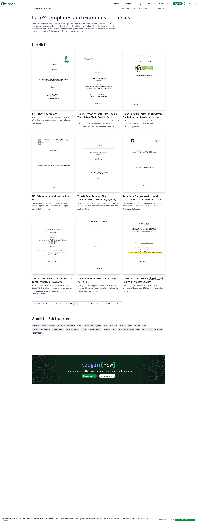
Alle (127, 8)
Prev (45, 303)
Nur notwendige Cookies (165, 520)
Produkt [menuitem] (116, 3)
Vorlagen (135, 8)
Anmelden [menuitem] (190, 3)
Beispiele (144, 8)
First (37, 303)
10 (66, 303)
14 (87, 303)
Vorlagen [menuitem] (139, 3)
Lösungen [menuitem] (127, 3)
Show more (37, 334)
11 (71, 303)
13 (81, 303)
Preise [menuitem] (149, 3)
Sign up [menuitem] (178, 3)
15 (92, 303)
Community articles (157, 8)
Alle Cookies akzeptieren (185, 520)
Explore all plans (107, 376)
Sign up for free (89, 376)
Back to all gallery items (41, 8)
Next (108, 303)
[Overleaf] (8, 3)
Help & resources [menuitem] (161, 3)
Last (117, 303)
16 (97, 303)
